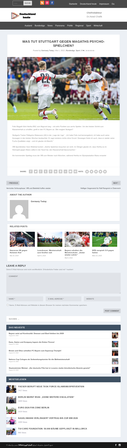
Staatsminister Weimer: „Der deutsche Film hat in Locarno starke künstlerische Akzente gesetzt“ (49, 368)
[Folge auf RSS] (42, 3)
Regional (79, 26)
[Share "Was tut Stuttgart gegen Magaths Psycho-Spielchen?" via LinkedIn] (55, 171)
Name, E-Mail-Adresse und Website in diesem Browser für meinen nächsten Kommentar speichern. (48, 305)
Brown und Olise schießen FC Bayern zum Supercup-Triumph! (35, 351)
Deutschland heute (88, 4)
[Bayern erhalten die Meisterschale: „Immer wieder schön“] (77, 239)
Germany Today (47, 50)
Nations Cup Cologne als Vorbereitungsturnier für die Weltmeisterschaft (39, 359)
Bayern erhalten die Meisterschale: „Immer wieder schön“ (75, 252)
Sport (88, 26)
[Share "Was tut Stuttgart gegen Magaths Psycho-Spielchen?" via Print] (75, 171)
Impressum (104, 4)
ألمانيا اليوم (28, 445)
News (50, 26)
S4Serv (21, 445)
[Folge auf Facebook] (52, 3)
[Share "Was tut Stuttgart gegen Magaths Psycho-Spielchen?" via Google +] (40, 171)
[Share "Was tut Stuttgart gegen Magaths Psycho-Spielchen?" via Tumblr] (45, 171)
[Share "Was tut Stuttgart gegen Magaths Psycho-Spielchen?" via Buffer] (60, 171)
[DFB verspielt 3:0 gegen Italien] (104, 239)
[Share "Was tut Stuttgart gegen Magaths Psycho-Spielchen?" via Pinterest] (50, 171)
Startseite (73, 4)
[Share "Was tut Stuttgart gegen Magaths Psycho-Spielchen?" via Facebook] (30, 171)
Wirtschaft (98, 26)
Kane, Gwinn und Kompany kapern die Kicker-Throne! (32, 342)
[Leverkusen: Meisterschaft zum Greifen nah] (49, 239)
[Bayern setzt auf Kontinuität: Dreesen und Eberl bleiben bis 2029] (115, 335)
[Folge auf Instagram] (47, 3)
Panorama (59, 26)
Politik (70, 26)
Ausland (28, 26)
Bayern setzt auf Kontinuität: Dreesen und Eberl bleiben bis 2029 (36, 333)
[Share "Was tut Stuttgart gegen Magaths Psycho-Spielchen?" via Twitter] (35, 171)
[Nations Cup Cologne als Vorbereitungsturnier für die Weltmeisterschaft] (115, 361)
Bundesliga (40, 26)
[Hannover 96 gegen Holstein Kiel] (22, 239)
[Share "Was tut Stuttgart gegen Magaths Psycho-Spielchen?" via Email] (70, 171)
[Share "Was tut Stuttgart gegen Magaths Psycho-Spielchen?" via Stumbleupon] (65, 171)
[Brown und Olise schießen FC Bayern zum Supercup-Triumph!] (115, 353)
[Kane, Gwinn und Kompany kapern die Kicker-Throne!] (115, 344)
